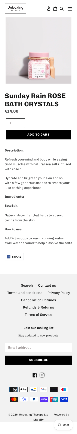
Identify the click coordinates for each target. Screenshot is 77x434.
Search (27, 285)
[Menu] (69, 8)
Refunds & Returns (38, 307)
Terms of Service (38, 315)
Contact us (47, 285)
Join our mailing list (38, 328)
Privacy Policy (58, 293)
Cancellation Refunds (38, 300)
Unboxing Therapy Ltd (33, 414)
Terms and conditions (24, 293)
